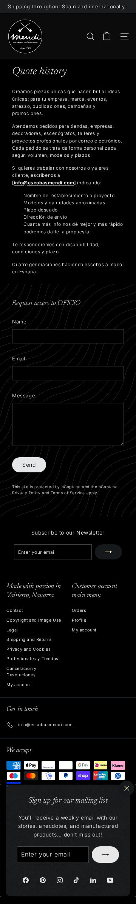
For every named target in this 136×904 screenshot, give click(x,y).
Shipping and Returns (29, 639)
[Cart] (107, 36)
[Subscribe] (105, 854)
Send (29, 464)
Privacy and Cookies (28, 649)
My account (18, 684)
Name (19, 322)
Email (18, 358)
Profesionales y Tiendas (32, 658)
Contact (14, 610)
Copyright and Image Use (33, 620)
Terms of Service (68, 492)
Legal (12, 630)
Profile (79, 620)
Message (23, 395)
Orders (79, 610)
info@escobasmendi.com (44, 182)
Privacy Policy (26, 492)
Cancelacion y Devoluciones (21, 672)
